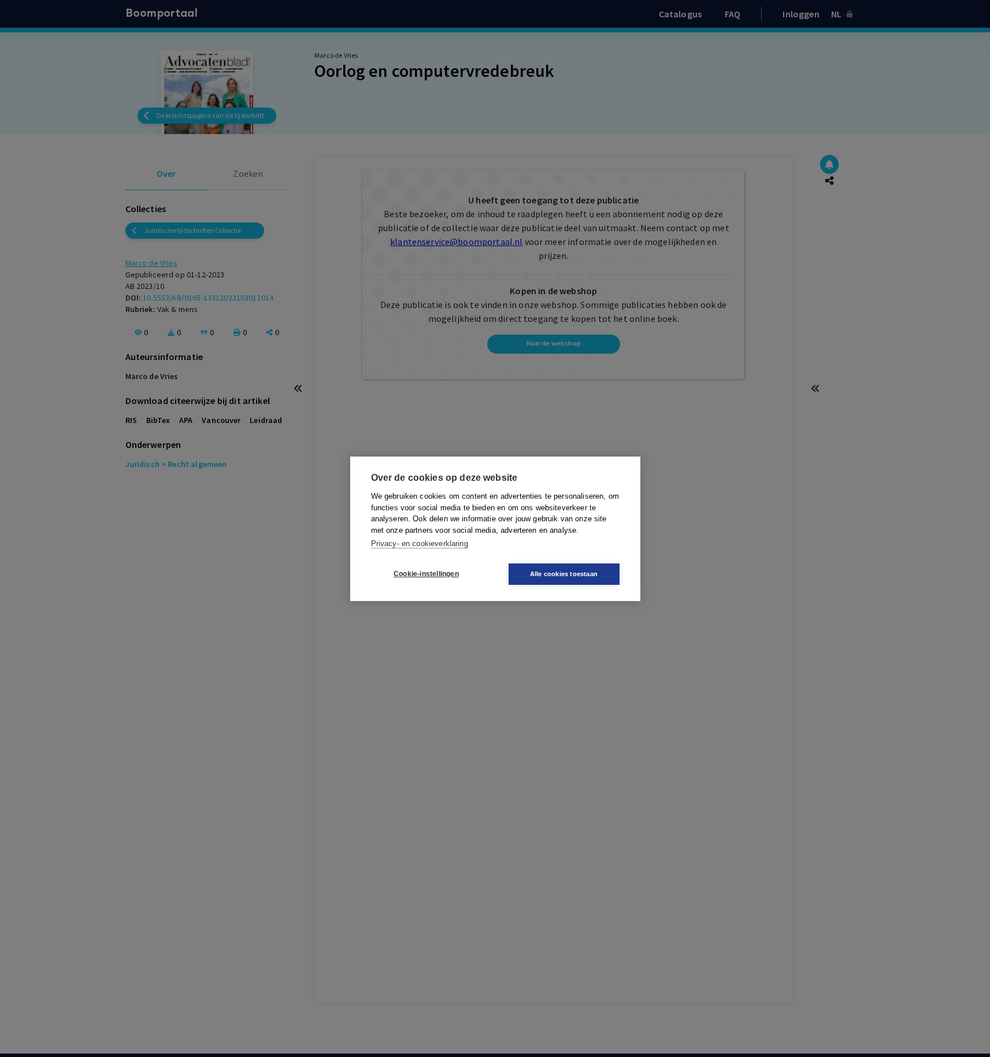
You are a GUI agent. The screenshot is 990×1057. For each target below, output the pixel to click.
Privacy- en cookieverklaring (419, 543)
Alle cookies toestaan (564, 573)
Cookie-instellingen (426, 574)
